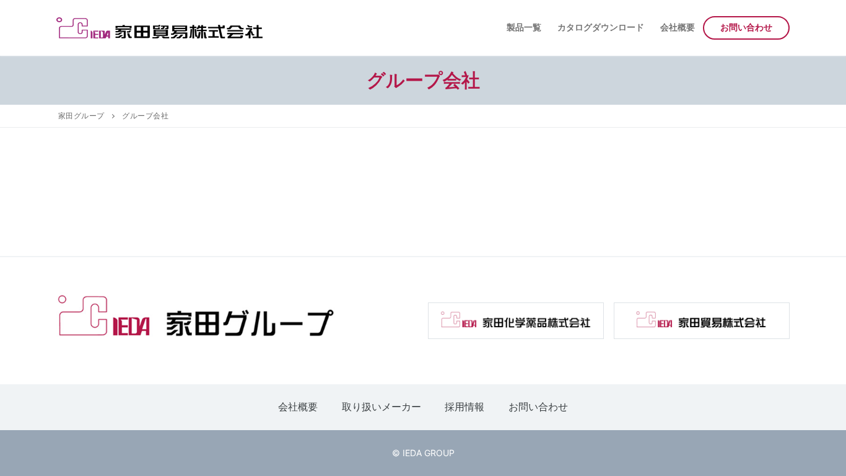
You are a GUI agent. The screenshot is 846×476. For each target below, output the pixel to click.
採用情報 (464, 406)
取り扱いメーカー (381, 406)
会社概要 (298, 406)
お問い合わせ (538, 406)
